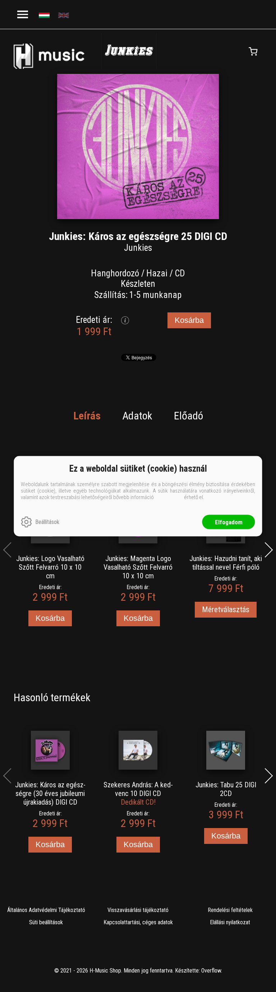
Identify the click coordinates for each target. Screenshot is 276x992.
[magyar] (45, 14)
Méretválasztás (225, 609)
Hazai (156, 273)
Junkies (138, 248)
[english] (64, 14)
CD (180, 273)
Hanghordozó (115, 273)
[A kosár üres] (253, 52)
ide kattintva (169, 497)
